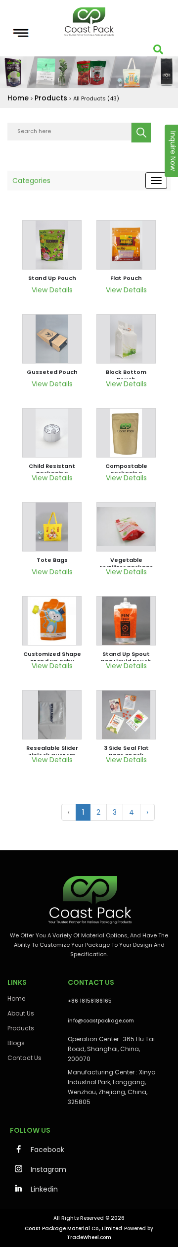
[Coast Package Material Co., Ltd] (89, 21)
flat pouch (126, 278)
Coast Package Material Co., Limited (73, 1228)
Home (18, 98)
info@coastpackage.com (101, 1020)
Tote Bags (52, 560)
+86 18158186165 (90, 1001)
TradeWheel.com (89, 1237)
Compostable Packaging (126, 470)
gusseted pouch (52, 372)
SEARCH (141, 132)
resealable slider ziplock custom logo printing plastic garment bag (52, 752)
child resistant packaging (52, 470)
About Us (20, 1013)
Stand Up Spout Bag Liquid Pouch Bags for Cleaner (126, 658)
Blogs (16, 1043)
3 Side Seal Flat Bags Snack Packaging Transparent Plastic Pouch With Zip (126, 752)
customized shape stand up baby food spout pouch (52, 658)
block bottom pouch (126, 376)
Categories (31, 180)
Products (51, 98)
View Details (52, 290)
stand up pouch (52, 278)
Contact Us (24, 1058)
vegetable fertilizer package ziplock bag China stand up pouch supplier (126, 564)
